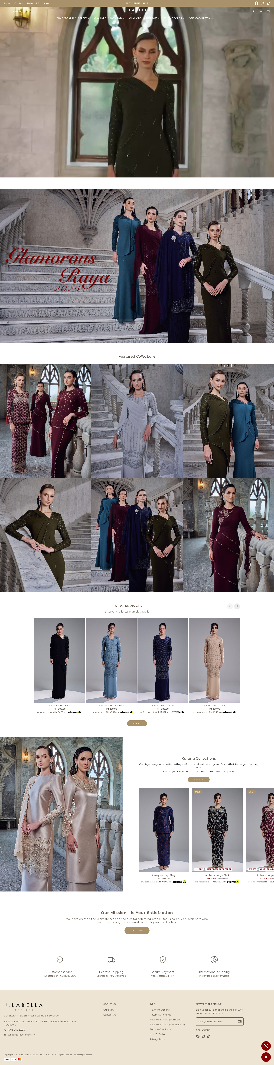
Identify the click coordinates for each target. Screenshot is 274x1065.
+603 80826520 (16, 1029)
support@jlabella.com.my (22, 1034)
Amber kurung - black (217, 875)
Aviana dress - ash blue (111, 705)
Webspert (88, 1054)
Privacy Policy (157, 1039)
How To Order (157, 1034)
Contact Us (109, 1014)
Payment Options (160, 1009)
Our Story (108, 1009)
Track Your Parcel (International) (167, 1024)
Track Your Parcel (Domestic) (166, 1019)
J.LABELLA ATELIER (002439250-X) (37, 1054)
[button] (134, 339)
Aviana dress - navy (163, 705)
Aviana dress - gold (214, 705)
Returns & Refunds (160, 1014)
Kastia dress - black (59, 705)
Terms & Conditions (160, 1029)
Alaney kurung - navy (164, 875)
